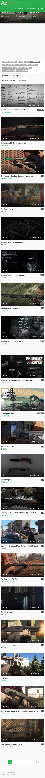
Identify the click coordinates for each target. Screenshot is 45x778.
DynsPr (5, 311)
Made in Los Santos (8, 774)
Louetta (5, 515)
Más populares (14, 80)
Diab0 (5, 449)
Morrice (5, 145)
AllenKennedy (7, 178)
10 (34, 762)
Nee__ (5, 548)
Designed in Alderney (8, 772)
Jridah (5, 211)
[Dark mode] (38, 9)
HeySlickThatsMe (9, 714)
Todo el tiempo (11, 75)
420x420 (6, 416)
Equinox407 (7, 383)
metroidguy (7, 581)
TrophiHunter (7, 112)
